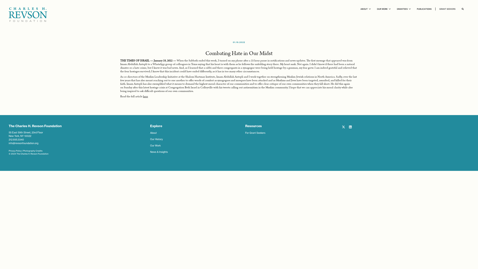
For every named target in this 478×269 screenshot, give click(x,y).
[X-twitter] (343, 127)
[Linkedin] (350, 127)
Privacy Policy (15, 151)
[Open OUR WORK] (389, 8)
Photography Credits (32, 151)
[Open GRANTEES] (409, 8)
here (145, 96)
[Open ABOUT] (369, 8)
